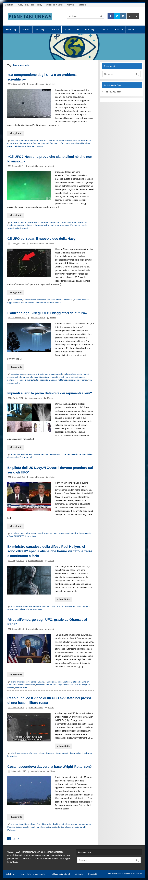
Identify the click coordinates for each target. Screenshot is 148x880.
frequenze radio (70, 454)
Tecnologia (40, 29)
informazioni (75, 753)
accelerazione (17, 222)
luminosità (12, 756)
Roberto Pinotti (54, 303)
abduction (15, 454)
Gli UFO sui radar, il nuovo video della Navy (41, 238)
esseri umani (37, 533)
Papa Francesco (65, 685)
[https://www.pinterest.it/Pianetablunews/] (130, 16)
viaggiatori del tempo (77, 380)
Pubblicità (82, 5)
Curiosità (105, 29)
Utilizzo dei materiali (54, 5)
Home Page (11, 29)
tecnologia (31, 536)
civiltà (27, 533)
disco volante (71, 824)
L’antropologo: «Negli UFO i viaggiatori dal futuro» (47, 313)
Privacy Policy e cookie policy (29, 5)
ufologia (75, 827)
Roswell (77, 685)
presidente (55, 827)
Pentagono (75, 225)
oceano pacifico (81, 300)
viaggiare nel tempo (58, 380)
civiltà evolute (69, 374)
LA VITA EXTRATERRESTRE (69, 606)
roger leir (28, 457)
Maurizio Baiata (14, 827)
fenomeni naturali (41, 143)
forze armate (57, 300)
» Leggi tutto (16, 133)
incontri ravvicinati (42, 377)
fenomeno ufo (56, 143)
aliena (33, 824)
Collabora (9, 5)
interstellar (68, 300)
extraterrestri (13, 143)
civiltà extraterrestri (32, 606)
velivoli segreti (21, 228)
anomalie (34, 140)
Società (67, 29)
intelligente (87, 753)
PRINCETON (20, 536)
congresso (54, 222)
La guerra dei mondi (67, 533)
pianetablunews (36, 84)
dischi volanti (83, 374)
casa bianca (51, 682)
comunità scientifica (68, 140)
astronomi (53, 140)
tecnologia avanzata (26, 380)
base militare (39, 753)
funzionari (11, 225)
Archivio (70, 5)
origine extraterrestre (59, 225)
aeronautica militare (20, 140)
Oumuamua (40, 303)
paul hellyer (19, 609)
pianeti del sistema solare (19, 146)
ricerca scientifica (15, 457)
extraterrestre (84, 140)
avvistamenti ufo (41, 454)
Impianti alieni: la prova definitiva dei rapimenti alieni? (49, 393)
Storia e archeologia (86, 29)
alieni (26, 374)
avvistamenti (16, 300)
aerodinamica (17, 374)
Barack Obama (41, 222)
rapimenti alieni (86, 454)
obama (53, 685)
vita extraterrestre (34, 609)
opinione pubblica (41, 225)
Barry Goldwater (44, 824)
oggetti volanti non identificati (77, 143)
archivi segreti (23, 682)
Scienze (26, 29)
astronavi (44, 140)
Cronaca (55, 29)
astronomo (45, 374)
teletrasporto (42, 380)
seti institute (37, 146)
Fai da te (119, 29)
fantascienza (26, 143)
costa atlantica (66, 222)
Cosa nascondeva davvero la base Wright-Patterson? (49, 766)
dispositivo (50, 753)
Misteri (131, 29)
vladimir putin (21, 688)
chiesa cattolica (65, 682)
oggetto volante (24, 225)
